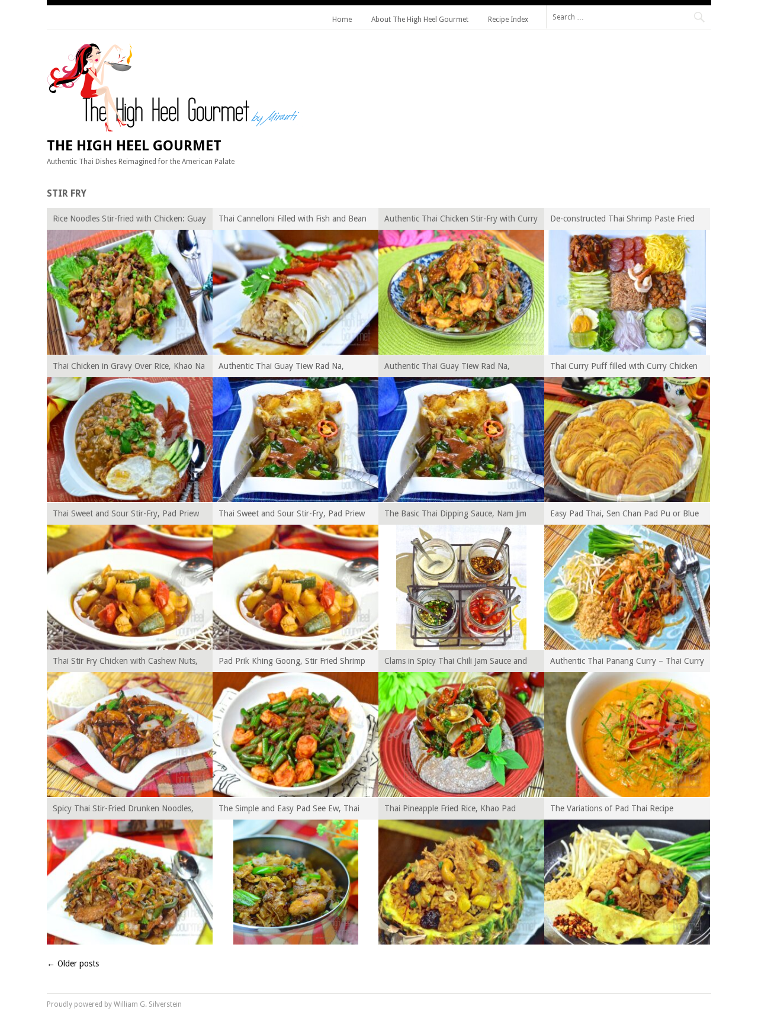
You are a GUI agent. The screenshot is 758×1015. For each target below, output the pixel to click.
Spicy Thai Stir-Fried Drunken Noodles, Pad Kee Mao (123, 810)
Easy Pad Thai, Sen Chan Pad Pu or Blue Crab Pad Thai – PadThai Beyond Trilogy (624, 515)
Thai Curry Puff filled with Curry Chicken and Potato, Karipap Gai (624, 368)
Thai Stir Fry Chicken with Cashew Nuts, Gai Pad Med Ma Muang (125, 663)
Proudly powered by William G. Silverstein (114, 1004)
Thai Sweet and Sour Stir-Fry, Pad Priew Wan (126, 515)
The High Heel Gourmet (134, 145)
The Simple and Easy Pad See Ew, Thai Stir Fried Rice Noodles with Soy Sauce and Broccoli (289, 810)
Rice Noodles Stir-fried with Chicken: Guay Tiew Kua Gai (129, 220)
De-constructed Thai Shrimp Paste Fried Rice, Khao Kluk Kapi (622, 220)
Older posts (73, 963)
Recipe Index (508, 19)
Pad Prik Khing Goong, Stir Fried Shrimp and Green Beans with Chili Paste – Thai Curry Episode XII (292, 663)
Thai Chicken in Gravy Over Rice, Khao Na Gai (129, 368)
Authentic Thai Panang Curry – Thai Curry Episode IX (627, 663)
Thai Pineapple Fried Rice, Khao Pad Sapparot (450, 810)
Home (342, 19)
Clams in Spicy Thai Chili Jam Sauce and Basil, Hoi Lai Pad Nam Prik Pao (455, 663)
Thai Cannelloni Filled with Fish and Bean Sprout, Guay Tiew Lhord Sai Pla (293, 220)
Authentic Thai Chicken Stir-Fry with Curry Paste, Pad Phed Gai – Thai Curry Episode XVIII (461, 220)
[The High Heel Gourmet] (175, 128)
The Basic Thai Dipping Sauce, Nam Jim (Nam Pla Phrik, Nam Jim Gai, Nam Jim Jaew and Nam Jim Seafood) (455, 515)
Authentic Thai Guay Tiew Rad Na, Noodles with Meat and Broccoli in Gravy (292, 368)
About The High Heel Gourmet (419, 19)
